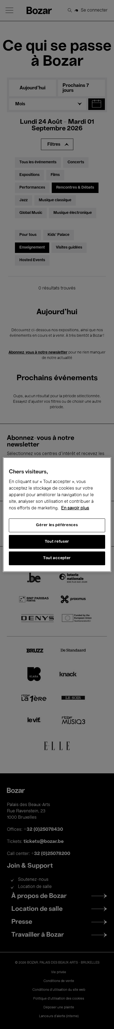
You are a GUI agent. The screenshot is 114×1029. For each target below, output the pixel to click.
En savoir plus (75, 508)
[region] (57, 514)
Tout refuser (57, 542)
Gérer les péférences (57, 525)
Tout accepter (57, 558)
